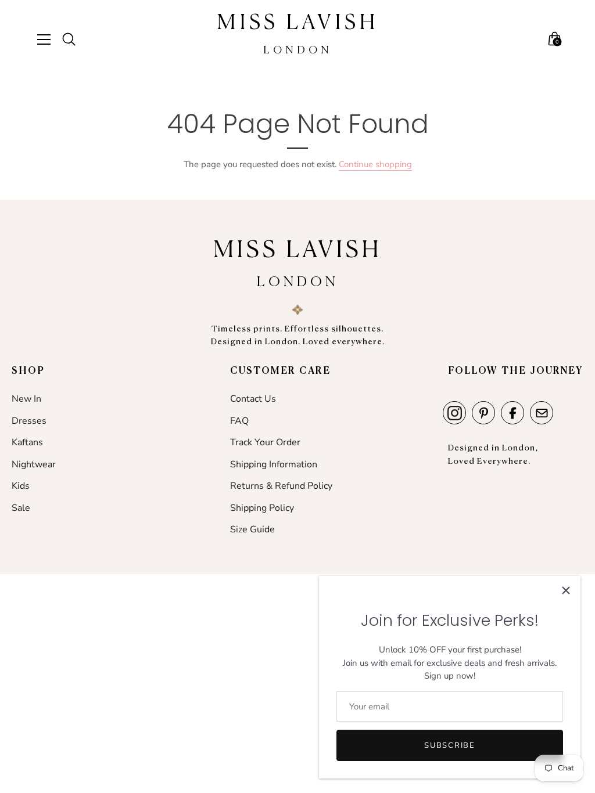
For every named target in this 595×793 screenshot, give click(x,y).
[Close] (566, 590)
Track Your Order (265, 442)
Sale (21, 508)
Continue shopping (375, 164)
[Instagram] (454, 412)
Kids (21, 486)
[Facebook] (512, 412)
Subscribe (449, 745)
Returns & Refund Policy (281, 486)
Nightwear (34, 464)
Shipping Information (273, 464)
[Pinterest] (483, 412)
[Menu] (48, 39)
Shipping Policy (262, 508)
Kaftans (27, 442)
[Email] (541, 412)
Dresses (29, 420)
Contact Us (253, 398)
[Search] (74, 39)
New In (26, 398)
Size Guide (252, 529)
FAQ (239, 420)
